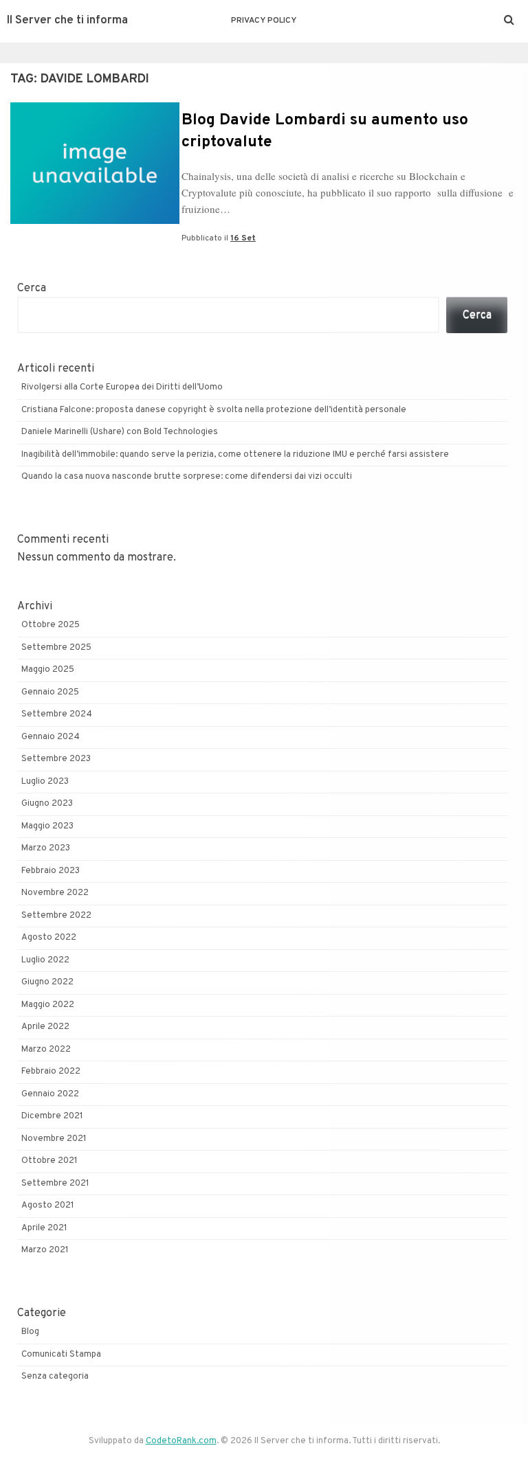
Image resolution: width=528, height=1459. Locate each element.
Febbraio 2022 (50, 1071)
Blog (30, 1331)
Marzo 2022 (46, 1049)
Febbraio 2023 (50, 871)
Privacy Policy (263, 20)
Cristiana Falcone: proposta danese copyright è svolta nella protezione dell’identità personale (213, 410)
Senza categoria (55, 1376)
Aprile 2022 (45, 1026)
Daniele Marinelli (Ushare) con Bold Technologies (119, 432)
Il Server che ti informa (67, 20)
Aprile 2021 (44, 1228)
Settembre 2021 (55, 1183)
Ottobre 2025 (50, 625)
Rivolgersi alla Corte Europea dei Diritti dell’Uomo (122, 387)
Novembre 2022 (55, 892)
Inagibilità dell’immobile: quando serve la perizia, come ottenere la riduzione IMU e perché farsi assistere (235, 454)
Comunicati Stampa (61, 1354)
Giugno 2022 (47, 982)
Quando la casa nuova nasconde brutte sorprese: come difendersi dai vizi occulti (186, 476)
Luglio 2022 (45, 960)
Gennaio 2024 (50, 737)
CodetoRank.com (181, 1441)
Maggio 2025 (47, 669)
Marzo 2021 (45, 1250)
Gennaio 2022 (50, 1094)
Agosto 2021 (47, 1205)
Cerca (31, 288)
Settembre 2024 (56, 714)
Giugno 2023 (47, 803)
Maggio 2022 (47, 1004)
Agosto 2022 (48, 937)
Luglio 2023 (45, 781)
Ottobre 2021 (49, 1160)
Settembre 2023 (56, 759)
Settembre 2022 (56, 915)
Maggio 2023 (47, 826)
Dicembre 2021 (52, 1116)
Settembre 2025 (56, 647)
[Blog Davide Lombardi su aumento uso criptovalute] (94, 221)
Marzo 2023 (45, 848)
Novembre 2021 (54, 1138)
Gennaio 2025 (50, 692)
